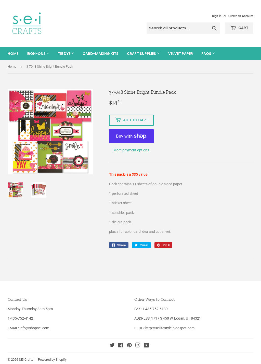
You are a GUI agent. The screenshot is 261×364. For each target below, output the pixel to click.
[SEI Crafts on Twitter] (112, 346)
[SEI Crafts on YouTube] (146, 346)
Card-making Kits (101, 53)
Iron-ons (36, 53)
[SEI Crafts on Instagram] (137, 346)
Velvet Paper (180, 53)
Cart (243, 27)
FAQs (206, 53)
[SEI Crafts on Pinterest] (129, 346)
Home (13, 53)
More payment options (131, 150)
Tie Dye (64, 53)
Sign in (216, 16)
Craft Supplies (142, 53)
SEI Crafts (26, 359)
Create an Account (240, 16)
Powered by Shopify (52, 359)
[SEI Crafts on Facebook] (120, 346)
